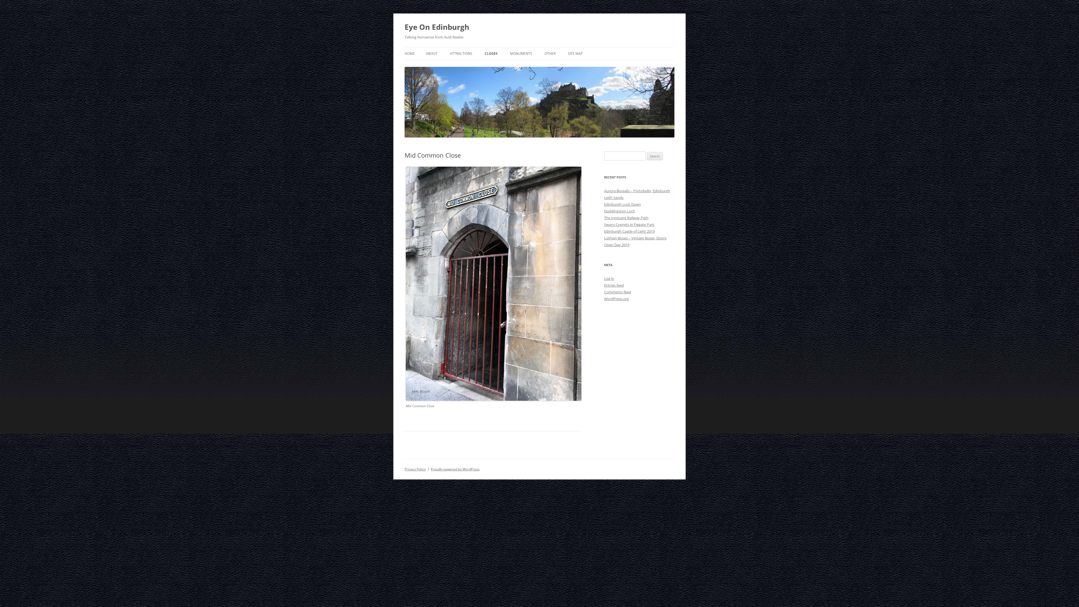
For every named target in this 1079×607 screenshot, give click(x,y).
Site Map (575, 53)
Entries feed (614, 285)
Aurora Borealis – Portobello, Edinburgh (637, 190)
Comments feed (617, 292)
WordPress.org (616, 298)
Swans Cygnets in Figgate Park (629, 224)
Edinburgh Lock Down (622, 204)
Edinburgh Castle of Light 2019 (629, 231)
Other (550, 53)
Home (410, 53)
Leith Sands (614, 197)
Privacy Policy (415, 469)
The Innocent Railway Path (626, 217)
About (432, 53)
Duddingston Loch (619, 211)
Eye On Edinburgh (437, 27)
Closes (491, 53)
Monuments (521, 53)
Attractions (461, 53)
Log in (609, 278)
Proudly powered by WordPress (455, 469)
